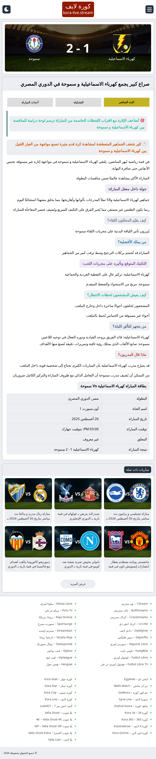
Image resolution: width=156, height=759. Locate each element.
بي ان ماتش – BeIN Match (131, 686)
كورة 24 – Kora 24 (136, 713)
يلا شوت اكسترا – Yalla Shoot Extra (50, 733)
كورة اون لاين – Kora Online (130, 733)
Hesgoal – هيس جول (59, 664)
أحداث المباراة (30, 102)
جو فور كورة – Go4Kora (133, 692)
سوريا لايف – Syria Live (133, 699)
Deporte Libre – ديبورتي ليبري (129, 644)
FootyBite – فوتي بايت (134, 651)
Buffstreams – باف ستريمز (131, 610)
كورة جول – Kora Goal (58, 679)
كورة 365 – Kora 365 (134, 719)
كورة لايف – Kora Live (58, 699)
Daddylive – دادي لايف (134, 630)
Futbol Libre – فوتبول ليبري (131, 657)
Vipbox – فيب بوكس (59, 651)
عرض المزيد (78, 584)
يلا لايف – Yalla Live (60, 739)
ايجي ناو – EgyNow (136, 679)
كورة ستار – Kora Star (58, 686)
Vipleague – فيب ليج (59, 657)
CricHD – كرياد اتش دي (133, 624)
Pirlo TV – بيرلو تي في (58, 610)
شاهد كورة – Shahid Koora (131, 706)
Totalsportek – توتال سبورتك (54, 644)
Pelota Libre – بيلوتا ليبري (56, 604)
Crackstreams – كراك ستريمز (129, 617)
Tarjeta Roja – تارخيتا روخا (56, 637)
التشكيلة (78, 102)
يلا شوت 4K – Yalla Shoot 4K (54, 719)
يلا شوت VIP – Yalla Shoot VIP (53, 726)
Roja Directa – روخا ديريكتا (55, 617)
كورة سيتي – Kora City (58, 692)
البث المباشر (126, 102)
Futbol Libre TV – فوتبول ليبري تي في (124, 664)
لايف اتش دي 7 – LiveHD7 (56, 706)
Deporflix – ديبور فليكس (133, 637)
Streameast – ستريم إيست (55, 630)
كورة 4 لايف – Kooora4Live (131, 726)
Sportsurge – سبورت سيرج (55, 624)
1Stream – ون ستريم (135, 604)
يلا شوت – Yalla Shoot (58, 713)
